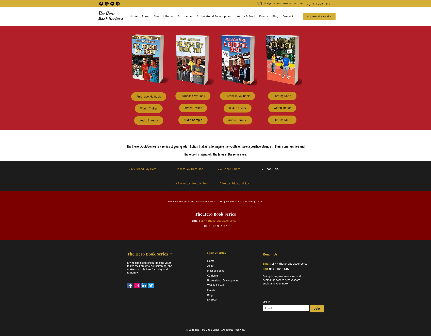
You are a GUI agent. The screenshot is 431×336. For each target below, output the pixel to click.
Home (210, 261)
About (210, 265)
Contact (212, 300)
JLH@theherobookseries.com (284, 3)
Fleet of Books (215, 270)
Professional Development (221, 280)
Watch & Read (215, 285)
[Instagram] (107, 4)
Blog (210, 295)
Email (266, 301)
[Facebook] (101, 4)
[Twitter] (112, 4)
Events (211, 290)
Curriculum (213, 275)
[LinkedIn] (118, 4)
